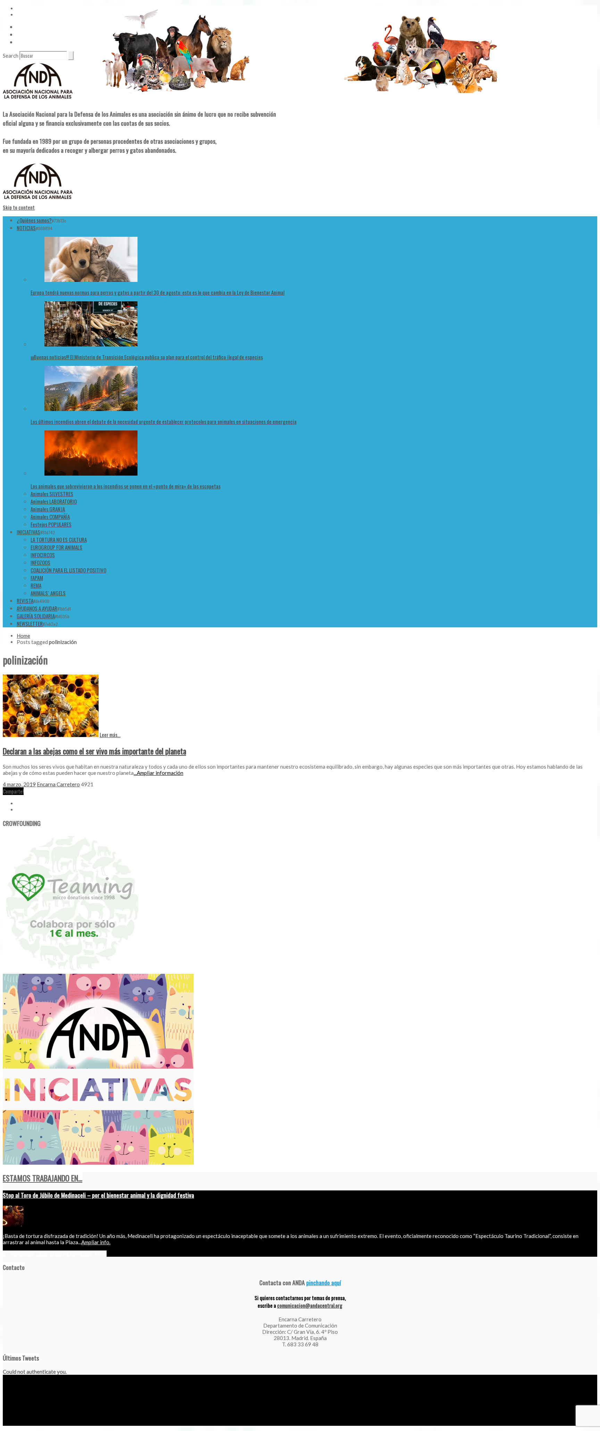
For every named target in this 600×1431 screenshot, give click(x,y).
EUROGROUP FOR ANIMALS (56, 547)
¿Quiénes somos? (34, 220)
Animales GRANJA (48, 509)
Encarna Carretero (58, 784)
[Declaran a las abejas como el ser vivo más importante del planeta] (51, 735)
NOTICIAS (26, 228)
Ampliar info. (95, 1242)
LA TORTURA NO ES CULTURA (59, 539)
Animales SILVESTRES (52, 493)
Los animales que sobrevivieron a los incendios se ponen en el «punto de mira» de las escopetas (125, 486)
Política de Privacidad (45, 1423)
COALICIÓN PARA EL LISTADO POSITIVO (68, 570)
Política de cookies (84, 1423)
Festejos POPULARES (51, 524)
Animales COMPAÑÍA (50, 516)
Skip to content (19, 207)
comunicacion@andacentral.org (309, 1305)
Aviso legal (13, 1423)
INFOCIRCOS (43, 555)
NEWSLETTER (30, 623)
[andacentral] (38, 100)
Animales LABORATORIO (54, 501)
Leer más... (110, 734)
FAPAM (37, 577)
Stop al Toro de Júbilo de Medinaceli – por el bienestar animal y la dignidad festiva (98, 1194)
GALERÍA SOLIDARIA (36, 616)
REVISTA (25, 600)
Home (23, 636)
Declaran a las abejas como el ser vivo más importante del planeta (94, 751)
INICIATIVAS (28, 532)
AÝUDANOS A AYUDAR (37, 608)
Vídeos (23, 27)
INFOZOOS (40, 562)
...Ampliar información (158, 773)
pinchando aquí (323, 1282)
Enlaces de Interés (35, 42)
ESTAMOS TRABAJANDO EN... (42, 1178)
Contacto (26, 34)
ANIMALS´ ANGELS (48, 593)
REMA (36, 585)
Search (10, 55)
